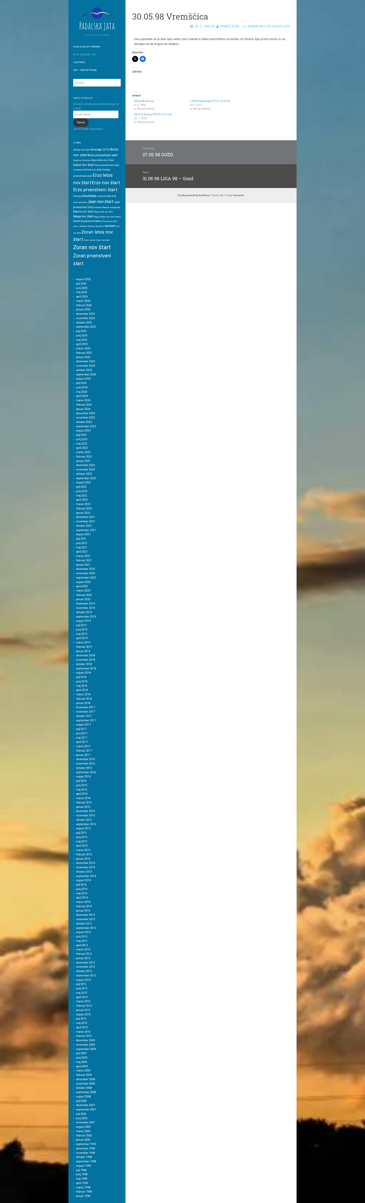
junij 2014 (81, 889)
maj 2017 (81, 737)
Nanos (118, 217)
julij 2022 (81, 486)
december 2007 (85, 1105)
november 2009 (85, 1044)
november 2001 (85, 1122)
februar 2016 (84, 802)
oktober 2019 (84, 612)
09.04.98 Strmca (144, 101)
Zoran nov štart (92, 247)
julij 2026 (81, 283)
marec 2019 (83, 642)
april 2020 (82, 586)
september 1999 (86, 1144)
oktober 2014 (84, 871)
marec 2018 (83, 694)
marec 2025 (83, 348)
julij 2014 (81, 884)
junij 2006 (81, 1118)
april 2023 (82, 447)
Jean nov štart (100, 201)
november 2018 (85, 659)
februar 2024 (84, 404)
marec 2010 (83, 1031)
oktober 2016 (84, 767)
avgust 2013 (83, 932)
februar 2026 (84, 305)
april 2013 (82, 945)
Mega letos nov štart (103, 212)
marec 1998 (83, 1187)
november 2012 (85, 966)
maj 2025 (81, 339)
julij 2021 (81, 538)
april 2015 (82, 845)
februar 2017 (84, 750)
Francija (77, 196)
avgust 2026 (83, 279)
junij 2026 (81, 287)
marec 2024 (83, 400)
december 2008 (85, 1079)
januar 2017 (83, 755)
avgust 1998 (83, 1165)
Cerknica (86, 160)
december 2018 (85, 655)
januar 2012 (83, 1010)
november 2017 (85, 711)
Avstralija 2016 (100, 149)
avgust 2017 (83, 724)
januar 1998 (83, 1195)
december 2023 (85, 413)
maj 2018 (81, 685)
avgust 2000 (83, 1126)
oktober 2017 (84, 716)
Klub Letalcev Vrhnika (86, 46)
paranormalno (92, 221)
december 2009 (85, 1040)
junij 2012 (81, 988)
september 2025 (86, 326)
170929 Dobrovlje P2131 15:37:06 (210, 101)
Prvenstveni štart (109, 221)
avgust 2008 (83, 1096)
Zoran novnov (89, 240)
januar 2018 (83, 703)
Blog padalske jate (84, 54)
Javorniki (82, 202)
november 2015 (85, 815)
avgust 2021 (83, 534)
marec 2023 (83, 452)
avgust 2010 (83, 1014)
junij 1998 (81, 1174)
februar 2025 (84, 352)
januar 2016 (83, 806)
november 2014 (85, 867)
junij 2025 (81, 335)
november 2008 (85, 1083)
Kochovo (98, 207)
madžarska (115, 207)
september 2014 (86, 876)
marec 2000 (83, 1131)
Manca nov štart (83, 211)
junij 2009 (81, 1057)
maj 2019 (81, 633)
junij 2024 (81, 387)
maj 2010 (81, 1023)
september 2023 (86, 426)
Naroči (81, 122)
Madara (105, 207)
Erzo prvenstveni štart (95, 189)
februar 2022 (84, 508)
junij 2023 (81, 439)
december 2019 (85, 603)
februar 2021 (84, 560)
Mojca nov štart (107, 217)
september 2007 (86, 1109)
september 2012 (86, 975)
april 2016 (82, 793)
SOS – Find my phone (85, 70)
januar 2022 (83, 512)
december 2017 (85, 707)
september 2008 (86, 1092)
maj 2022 (81, 495)
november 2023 (85, 417)
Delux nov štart (83, 165)
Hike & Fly (111, 196)
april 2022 (82, 499)
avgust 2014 (83, 880)
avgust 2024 (83, 378)
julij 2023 (81, 434)
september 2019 (86, 616)
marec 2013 (83, 949)
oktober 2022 (84, 473)
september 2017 (86, 720)
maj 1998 (81, 1178)
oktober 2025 (84, 322)
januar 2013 (83, 958)
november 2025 (85, 318)
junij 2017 (81, 733)
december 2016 (85, 759)
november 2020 (85, 573)
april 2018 (82, 690)
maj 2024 (81, 391)
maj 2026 (81, 292)
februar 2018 (84, 698)
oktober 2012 (84, 971)
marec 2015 (83, 850)
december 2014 (85, 862)
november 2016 (85, 763)
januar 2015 (83, 858)
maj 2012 (81, 992)
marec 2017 (83, 746)
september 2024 (86, 374)
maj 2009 (81, 1061)
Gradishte (101, 196)
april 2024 (82, 395)
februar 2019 (84, 646)
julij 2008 (81, 1100)
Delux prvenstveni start (107, 165)
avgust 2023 (83, 430)
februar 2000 (84, 1135)
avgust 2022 (83, 482)
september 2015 (86, 824)
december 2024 (85, 361)
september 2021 (86, 530)
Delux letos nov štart (102, 160)
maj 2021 (81, 547)
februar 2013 (84, 953)
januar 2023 (83, 460)
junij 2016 (81, 785)
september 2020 (86, 577)
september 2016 (86, 772)
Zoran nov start (103, 240)
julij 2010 (81, 1018)
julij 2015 (81, 832)
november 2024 (85, 365)
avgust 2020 (83, 582)
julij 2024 (81, 383)
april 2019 (82, 638)
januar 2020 (83, 599)
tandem (110, 226)
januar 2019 (83, 651)
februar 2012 (84, 1005)
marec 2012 (83, 1001)
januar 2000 (83, 1139)
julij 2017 (81, 728)
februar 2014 (84, 906)
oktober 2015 (84, 819)
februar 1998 (84, 1191)
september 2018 (86, 668)
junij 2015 (81, 837)
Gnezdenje (89, 196)
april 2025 (82, 344)
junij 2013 (81, 936)
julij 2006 (81, 1113)
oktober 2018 (84, 664)
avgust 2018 (83, 672)
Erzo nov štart (106, 182)
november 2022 (85, 469)
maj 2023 (81, 443)
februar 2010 (84, 1035)
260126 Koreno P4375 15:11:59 (152, 114)
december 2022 (85, 465)
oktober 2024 (84, 370)
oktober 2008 (84, 1087)
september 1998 (86, 1161)
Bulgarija (77, 160)
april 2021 (82, 551)
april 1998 (82, 1183)
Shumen (91, 226)
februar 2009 (84, 1074)
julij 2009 (81, 1053)
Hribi (75, 202)
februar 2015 (84, 854)
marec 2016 (83, 798)
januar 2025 (83, 357)
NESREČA (78, 221)
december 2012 (85, 962)
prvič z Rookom (80, 226)
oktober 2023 (84, 421)
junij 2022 (81, 491)
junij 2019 (81, 629)
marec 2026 (83, 300)
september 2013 (86, 927)
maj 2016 (81, 789)
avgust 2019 (83, 620)
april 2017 (82, 741)
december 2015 (85, 811)
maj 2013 (81, 940)
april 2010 (82, 1027)
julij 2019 (81, 625)
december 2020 (85, 568)
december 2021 (85, 517)
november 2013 (85, 919)
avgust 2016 (83, 776)
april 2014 (82, 897)
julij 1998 (81, 1170)
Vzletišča (79, 62)
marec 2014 (83, 901)
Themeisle (238, 195)
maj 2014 (81, 893)
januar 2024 (83, 409)
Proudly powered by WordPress (194, 195)
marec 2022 (83, 504)
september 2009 (86, 1049)
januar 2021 (83, 564)
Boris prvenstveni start (102, 155)
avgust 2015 (83, 828)
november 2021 (85, 521)
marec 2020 (83, 590)
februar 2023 (84, 456)
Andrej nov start (81, 149)
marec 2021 (83, 555)
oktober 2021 (84, 525)
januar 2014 (83, 910)
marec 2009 (83, 1070)
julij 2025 (81, 331)
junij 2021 (81, 543)
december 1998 (85, 1148)
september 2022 (86, 478)
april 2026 (82, 296)
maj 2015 (81, 841)
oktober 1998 (84, 1157)
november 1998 (85, 1152)
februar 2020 (84, 594)
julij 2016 (81, 780)
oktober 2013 (84, 923)
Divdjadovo (78, 170)
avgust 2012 (83, 979)
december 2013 (85, 914)
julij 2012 (81, 984)
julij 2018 (81, 677)
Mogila (97, 217)
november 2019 (85, 607)
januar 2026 (83, 309)
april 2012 (82, 997)
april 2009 (82, 1066)
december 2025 (85, 313)
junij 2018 (81, 681)
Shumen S (99, 226)
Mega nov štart (83, 216)
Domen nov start (93, 169)
